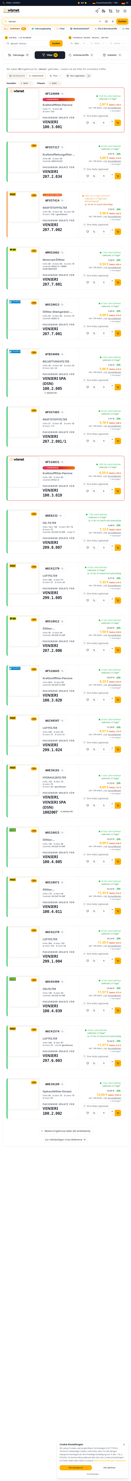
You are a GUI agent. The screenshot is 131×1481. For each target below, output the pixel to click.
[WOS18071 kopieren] (62, 882)
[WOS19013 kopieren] (62, 304)
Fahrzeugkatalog (43, 28)
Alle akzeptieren (76, 1467)
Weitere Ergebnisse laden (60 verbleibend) (67, 1130)
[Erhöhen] (112, 121)
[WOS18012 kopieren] (62, 621)
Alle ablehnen (109, 1467)
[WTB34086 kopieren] (62, 354)
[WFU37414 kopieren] (62, 200)
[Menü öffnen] (124, 11)
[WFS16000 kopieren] (62, 93)
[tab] (18, 55)
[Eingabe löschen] (100, 21)
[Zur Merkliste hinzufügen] (87, 123)
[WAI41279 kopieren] (62, 568)
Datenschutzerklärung (104, 1460)
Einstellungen (93, 1474)
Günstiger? (116, 111)
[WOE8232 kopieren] (60, 515)
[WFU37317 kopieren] (62, 147)
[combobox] (106, 3)
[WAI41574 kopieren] (62, 1031)
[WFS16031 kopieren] (62, 462)
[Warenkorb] (117, 11)
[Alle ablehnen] (124, 1444)
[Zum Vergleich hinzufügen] (93, 122)
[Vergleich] (110, 11)
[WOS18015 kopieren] (62, 832)
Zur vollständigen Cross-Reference (63, 1139)
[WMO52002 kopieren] (62, 252)
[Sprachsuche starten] (113, 21)
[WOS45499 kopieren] (62, 981)
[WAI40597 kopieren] (62, 720)
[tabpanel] (65, 606)
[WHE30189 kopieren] (62, 1084)
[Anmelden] (96, 11)
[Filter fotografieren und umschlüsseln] (106, 21)
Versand (114, 107)
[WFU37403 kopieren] (62, 412)
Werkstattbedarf (81, 28)
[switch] (78, 76)
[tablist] (65, 55)
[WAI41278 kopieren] (62, 932)
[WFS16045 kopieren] (62, 671)
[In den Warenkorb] (118, 123)
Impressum (120, 1460)
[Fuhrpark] (103, 11)
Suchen (56, 43)
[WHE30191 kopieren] (62, 770)
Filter (62, 28)
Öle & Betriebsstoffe (107, 28)
